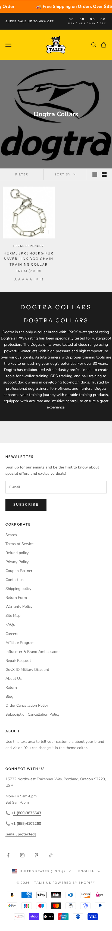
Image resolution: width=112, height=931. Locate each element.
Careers (11, 633)
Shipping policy (18, 588)
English (86, 871)
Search (11, 534)
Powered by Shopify (74, 883)
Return (11, 687)
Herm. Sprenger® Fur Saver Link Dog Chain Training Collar (29, 258)
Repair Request (18, 660)
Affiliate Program (20, 642)
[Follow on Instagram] (22, 855)
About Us (13, 678)
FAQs (10, 624)
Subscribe (26, 504)
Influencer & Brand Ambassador (32, 651)
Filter (21, 174)
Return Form (16, 597)
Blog (9, 696)
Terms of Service (19, 543)
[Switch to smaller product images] (104, 174)
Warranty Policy (18, 606)
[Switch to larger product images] (94, 174)
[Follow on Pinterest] (36, 855)
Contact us (14, 579)
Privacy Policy (17, 561)
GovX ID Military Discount (27, 669)
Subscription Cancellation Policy (32, 714)
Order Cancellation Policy (26, 705)
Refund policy (17, 552)
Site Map (12, 615)
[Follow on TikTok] (50, 855)
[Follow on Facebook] (8, 855)
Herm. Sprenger (28, 246)
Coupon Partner (18, 570)
